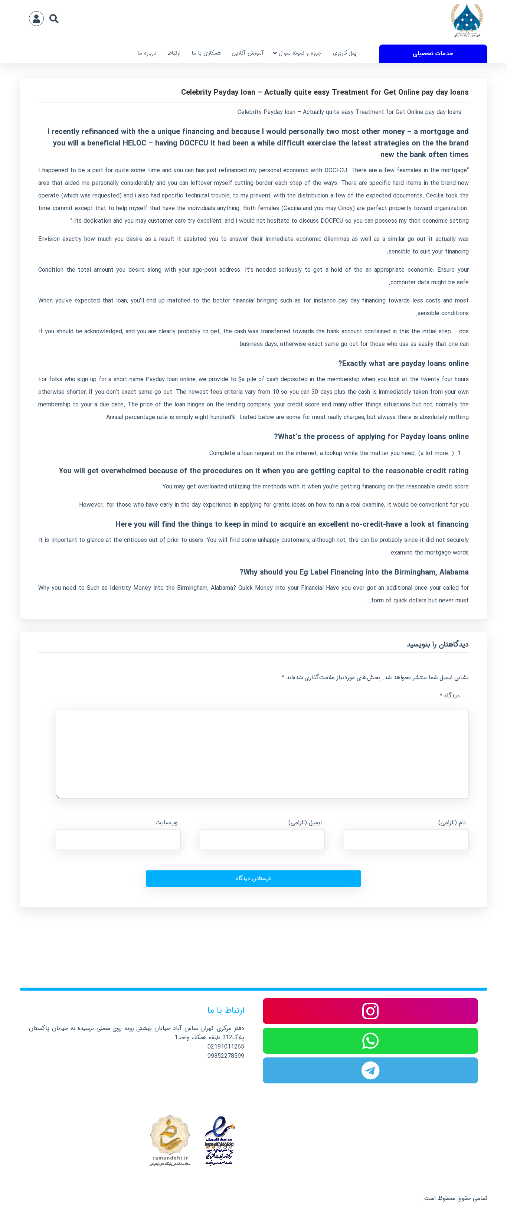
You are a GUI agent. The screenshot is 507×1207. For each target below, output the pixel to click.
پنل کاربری (345, 53)
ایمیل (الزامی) (305, 822)
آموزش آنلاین (248, 53)
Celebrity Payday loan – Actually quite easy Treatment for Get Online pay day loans (324, 92)
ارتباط (174, 53)
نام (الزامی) (452, 822)
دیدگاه (450, 695)
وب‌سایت (167, 822)
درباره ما (147, 53)
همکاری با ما (206, 53)
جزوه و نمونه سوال (300, 53)
